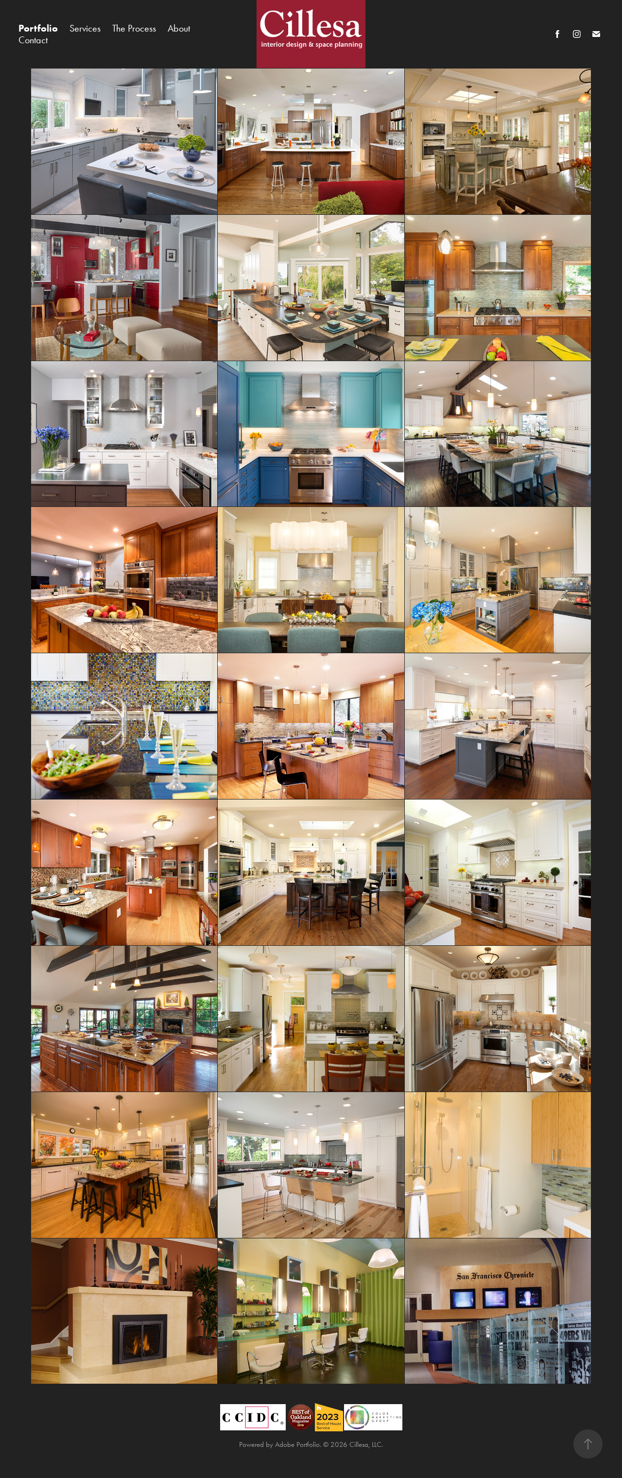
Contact (33, 40)
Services (85, 28)
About (179, 28)
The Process (134, 28)
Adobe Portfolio (297, 1444)
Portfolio (38, 28)
